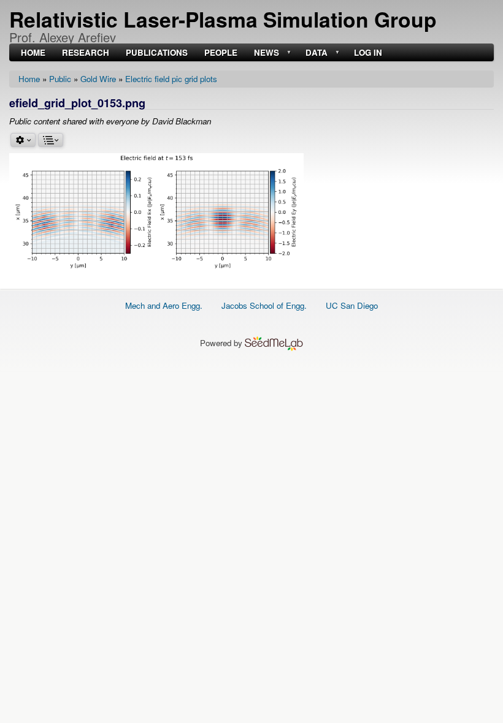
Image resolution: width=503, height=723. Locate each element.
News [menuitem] (265, 53)
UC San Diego (352, 305)
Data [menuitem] (315, 53)
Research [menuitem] (85, 53)
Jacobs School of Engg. (264, 305)
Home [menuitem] (33, 53)
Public (60, 79)
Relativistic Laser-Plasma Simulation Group (223, 19)
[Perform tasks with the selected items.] (23, 140)
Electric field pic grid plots (171, 79)
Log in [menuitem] (368, 53)
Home (29, 79)
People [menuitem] (220, 53)
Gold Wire (98, 79)
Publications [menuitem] (157, 53)
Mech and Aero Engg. (163, 305)
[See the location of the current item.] (50, 140)
